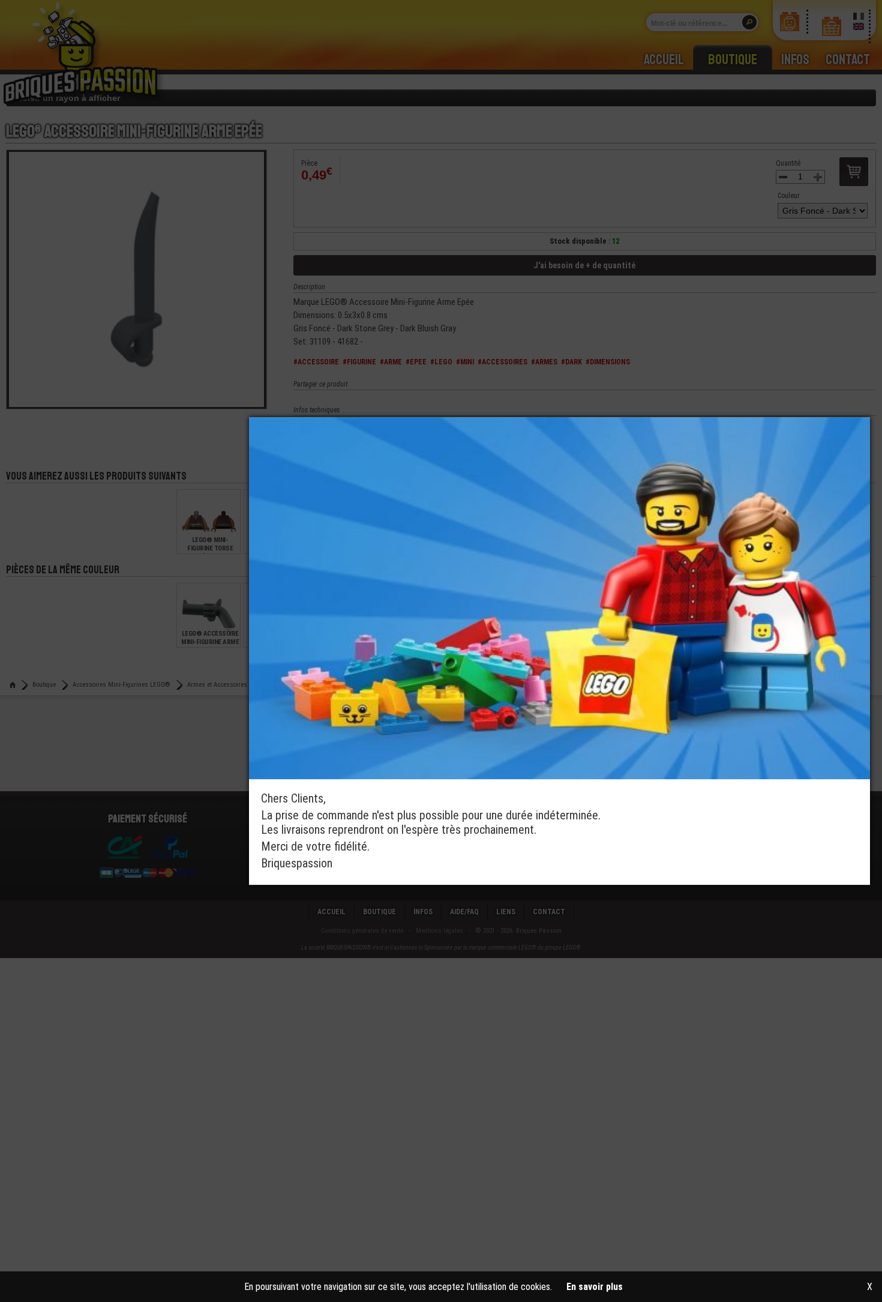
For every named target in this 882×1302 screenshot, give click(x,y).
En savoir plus (594, 1286)
